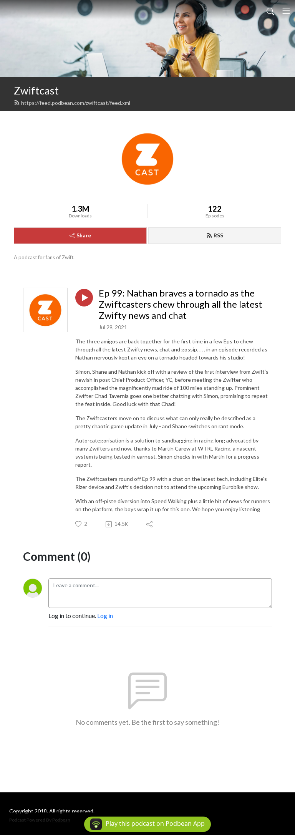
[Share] (150, 524)
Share (83, 235)
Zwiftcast (36, 90)
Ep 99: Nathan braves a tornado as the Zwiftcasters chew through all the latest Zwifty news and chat (180, 304)
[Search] (270, 10)
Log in (105, 615)
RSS (218, 235)
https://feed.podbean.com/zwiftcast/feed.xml (75, 102)
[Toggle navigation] (286, 10)
